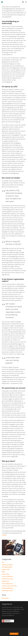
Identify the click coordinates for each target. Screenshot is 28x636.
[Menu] (23, 2)
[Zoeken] (26, 2)
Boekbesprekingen (7, 565)
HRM (3, 572)
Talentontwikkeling (7, 588)
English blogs (6, 569)
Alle (3, 562)
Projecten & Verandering (9, 586)
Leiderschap (5, 574)
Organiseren (5, 581)
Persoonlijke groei (7, 583)
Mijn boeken (5, 598)
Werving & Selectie (7, 590)
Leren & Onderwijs (7, 576)
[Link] (2, 2)
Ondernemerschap (7, 579)
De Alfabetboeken (7, 567)
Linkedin (4, 535)
